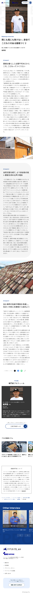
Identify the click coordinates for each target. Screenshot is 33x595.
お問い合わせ (8, 573)
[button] (20, 535)
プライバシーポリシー (10, 568)
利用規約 (7, 565)
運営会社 (7, 562)
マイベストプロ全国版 (10, 570)
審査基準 (24, 491)
